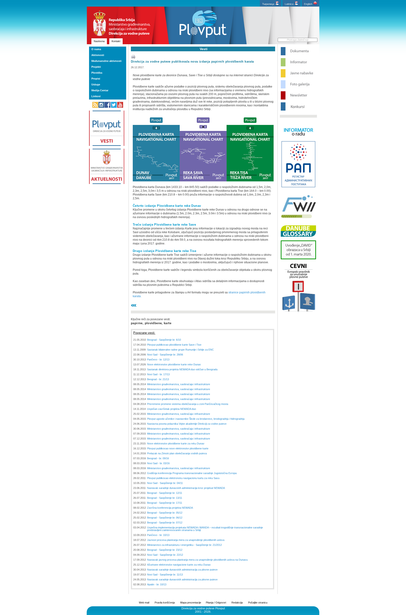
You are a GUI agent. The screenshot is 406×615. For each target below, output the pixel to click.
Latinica (289, 4)
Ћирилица (268, 4)
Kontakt (116, 41)
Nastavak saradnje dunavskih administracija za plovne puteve (182, 569)
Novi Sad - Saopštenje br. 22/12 (165, 554)
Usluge (95, 84)
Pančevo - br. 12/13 (158, 359)
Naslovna (99, 41)
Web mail (144, 602)
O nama (96, 49)
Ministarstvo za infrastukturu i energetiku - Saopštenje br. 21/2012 (184, 544)
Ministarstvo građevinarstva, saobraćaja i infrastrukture (178, 384)
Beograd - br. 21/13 (158, 379)
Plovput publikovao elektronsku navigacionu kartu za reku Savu (183, 478)
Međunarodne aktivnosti (106, 61)
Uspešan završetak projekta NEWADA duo (171, 408)
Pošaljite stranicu (257, 602)
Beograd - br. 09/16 (158, 458)
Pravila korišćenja (165, 602)
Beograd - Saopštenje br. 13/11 (164, 497)
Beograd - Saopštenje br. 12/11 (164, 492)
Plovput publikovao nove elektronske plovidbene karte (177, 448)
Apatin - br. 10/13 (156, 584)
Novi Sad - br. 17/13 (158, 374)
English (308, 4)
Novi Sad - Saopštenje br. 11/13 (165, 574)
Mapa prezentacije (190, 602)
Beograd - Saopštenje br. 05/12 (164, 512)
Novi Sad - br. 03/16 (158, 463)
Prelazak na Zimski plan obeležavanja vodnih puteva (177, 453)
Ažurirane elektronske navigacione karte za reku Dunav (179, 564)
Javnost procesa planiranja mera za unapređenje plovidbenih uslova (185, 540)
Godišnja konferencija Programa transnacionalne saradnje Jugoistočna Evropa (192, 473)
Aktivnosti (97, 55)
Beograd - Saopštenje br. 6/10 (164, 339)
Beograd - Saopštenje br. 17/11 (164, 502)
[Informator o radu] (298, 139)
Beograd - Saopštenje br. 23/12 (164, 549)
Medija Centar (99, 90)
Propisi (95, 78)
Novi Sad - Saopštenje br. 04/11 (165, 483)
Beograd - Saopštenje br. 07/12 (164, 522)
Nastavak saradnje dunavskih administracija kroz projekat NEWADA (186, 488)
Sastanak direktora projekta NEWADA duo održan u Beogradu (182, 369)
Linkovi (96, 96)
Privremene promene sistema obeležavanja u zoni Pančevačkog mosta (187, 404)
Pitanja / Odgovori (216, 602)
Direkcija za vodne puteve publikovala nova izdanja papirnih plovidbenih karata (192, 61)
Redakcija (237, 602)
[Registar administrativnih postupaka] (298, 186)
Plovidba (96, 72)
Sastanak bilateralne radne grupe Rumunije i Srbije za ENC (180, 349)
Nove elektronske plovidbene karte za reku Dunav (175, 443)
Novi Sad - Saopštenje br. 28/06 (165, 354)
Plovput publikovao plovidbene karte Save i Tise (174, 344)
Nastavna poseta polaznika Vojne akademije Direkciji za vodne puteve (186, 423)
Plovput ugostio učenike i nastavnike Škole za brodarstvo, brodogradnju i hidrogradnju (196, 418)
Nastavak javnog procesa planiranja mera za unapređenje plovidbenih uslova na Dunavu (197, 559)
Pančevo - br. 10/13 (158, 535)
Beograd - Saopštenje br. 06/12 (164, 517)
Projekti (96, 66)
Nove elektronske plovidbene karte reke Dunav (174, 364)
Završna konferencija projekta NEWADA (170, 507)
